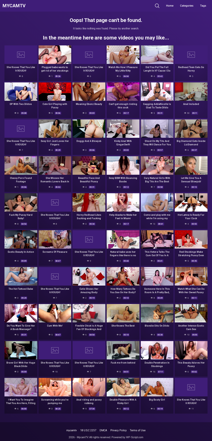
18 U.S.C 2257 (88, 430)
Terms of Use (137, 430)
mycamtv (71, 430)
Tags (203, 5)
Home (169, 5)
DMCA (103, 430)
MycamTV (14, 6)
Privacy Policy (118, 430)
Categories (186, 5)
